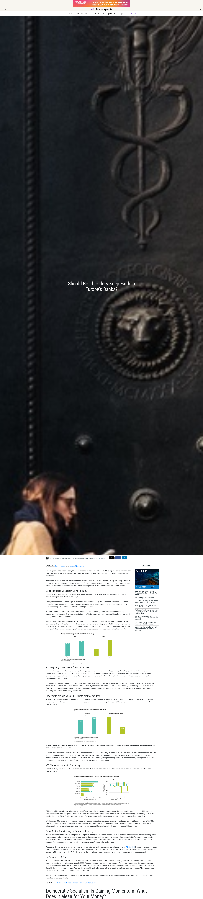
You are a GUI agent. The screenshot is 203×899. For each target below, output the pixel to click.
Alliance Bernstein (66, 558)
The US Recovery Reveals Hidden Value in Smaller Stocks (74, 883)
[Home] (101, 9)
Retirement (117, 14)
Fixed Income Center (55, 558)
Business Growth (103, 14)
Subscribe (134, 14)
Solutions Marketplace (82, 14)
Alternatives (125, 14)
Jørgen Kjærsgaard (76, 566)
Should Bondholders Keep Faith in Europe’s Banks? (84, 558)
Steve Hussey (60, 566)
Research (93, 14)
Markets (71, 14)
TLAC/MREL (130, 847)
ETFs (110, 14)
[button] (112, 557)
